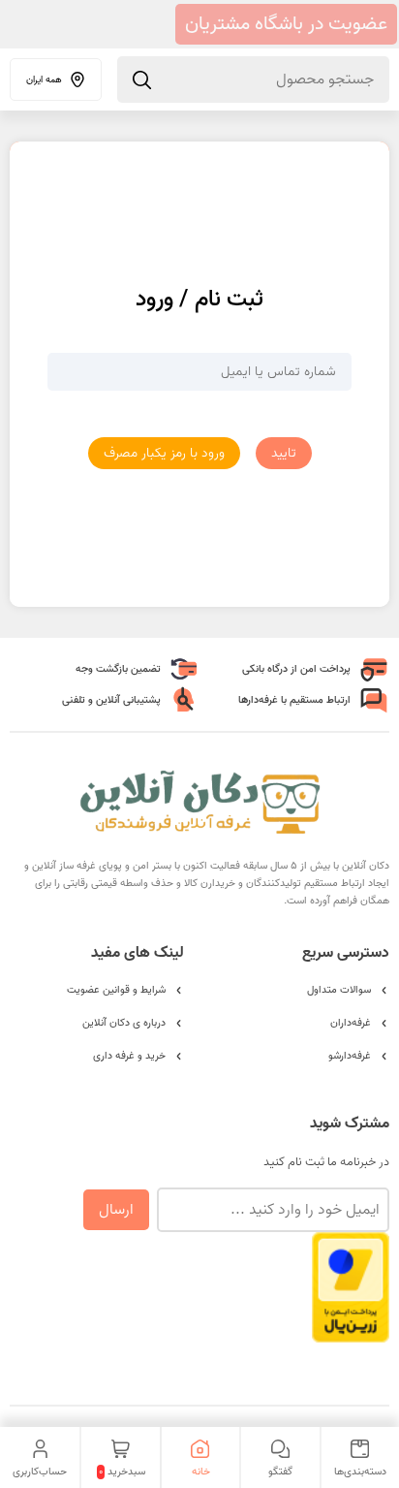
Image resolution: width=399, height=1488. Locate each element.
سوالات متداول (339, 989)
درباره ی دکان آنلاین (124, 1022)
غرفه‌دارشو (349, 1055)
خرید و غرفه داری (129, 1055)
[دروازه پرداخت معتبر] (350, 1333)
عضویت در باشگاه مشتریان (286, 24)
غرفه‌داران (350, 1022)
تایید (283, 453)
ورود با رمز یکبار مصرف (164, 453)
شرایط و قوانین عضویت (116, 989)
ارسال (116, 1209)
